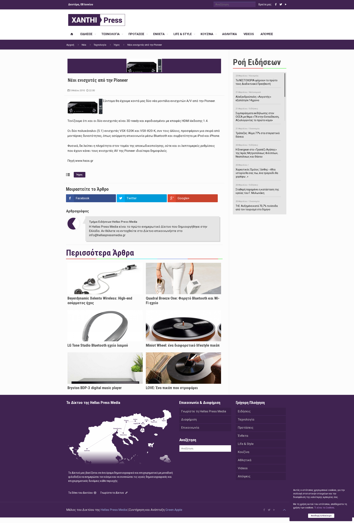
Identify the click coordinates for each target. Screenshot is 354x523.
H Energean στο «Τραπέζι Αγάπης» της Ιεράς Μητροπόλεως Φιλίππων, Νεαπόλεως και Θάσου (257, 151)
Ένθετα (243, 435)
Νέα (84, 44)
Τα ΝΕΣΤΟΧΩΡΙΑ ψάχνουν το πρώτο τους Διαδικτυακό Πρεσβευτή (256, 80)
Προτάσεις (245, 427)
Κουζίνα (243, 452)
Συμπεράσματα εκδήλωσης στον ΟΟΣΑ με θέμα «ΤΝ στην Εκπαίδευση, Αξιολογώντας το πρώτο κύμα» (257, 114)
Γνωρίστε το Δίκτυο (112, 492)
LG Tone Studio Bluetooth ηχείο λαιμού (97, 345)
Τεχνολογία (100, 44)
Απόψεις (244, 476)
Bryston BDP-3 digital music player (94, 388)
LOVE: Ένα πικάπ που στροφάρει (172, 388)
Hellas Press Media (114, 510)
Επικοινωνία (190, 427)
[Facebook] (276, 4)
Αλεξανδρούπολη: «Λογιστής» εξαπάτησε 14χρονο (253, 96)
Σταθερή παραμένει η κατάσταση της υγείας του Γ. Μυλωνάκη (257, 189)
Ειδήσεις (244, 411)
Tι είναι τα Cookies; (324, 507)
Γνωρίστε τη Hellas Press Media (203, 411)
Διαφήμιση (189, 419)
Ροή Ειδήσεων (257, 62)
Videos (243, 468)
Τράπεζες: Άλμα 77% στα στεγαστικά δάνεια (258, 132)
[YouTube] (286, 4)
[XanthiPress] (96, 19)
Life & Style (246, 444)
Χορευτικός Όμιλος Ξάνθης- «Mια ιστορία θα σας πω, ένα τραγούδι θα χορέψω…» (257, 171)
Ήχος (117, 44)
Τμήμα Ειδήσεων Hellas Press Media (113, 221)
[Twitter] (281, 4)
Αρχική (70, 44)
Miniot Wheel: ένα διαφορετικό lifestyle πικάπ (183, 345)
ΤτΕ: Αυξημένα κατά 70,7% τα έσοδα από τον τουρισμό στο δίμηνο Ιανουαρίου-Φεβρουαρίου (257, 207)
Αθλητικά (244, 460)
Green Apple (173, 510)
